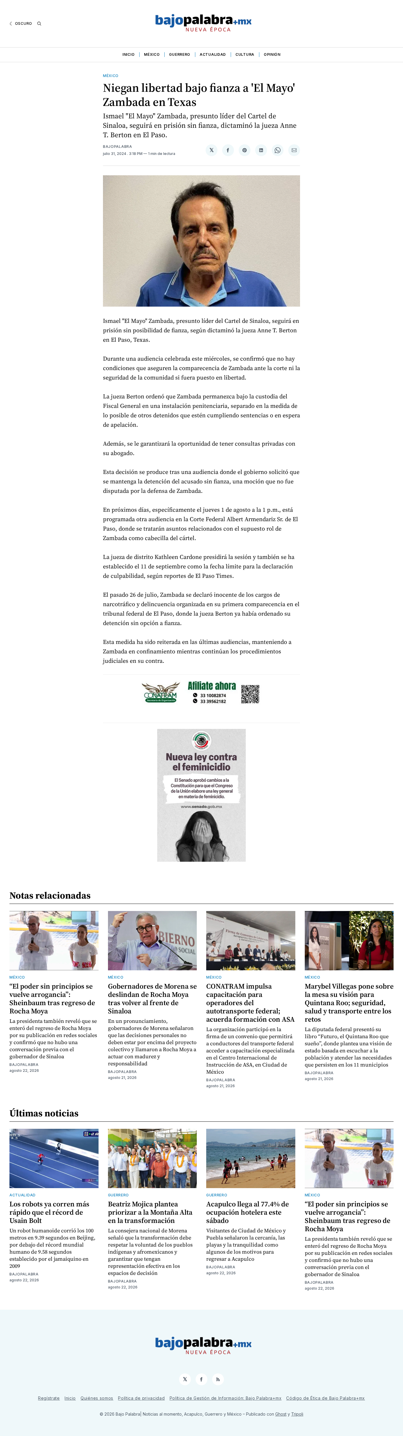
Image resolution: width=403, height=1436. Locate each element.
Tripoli (297, 1414)
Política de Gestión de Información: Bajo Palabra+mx (226, 1398)
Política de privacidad (141, 1398)
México (152, 54)
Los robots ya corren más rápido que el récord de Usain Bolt (49, 1212)
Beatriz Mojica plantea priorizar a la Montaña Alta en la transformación (150, 1212)
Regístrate (49, 1398)
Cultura (244, 54)
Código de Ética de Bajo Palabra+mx (325, 1398)
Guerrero (179, 54)
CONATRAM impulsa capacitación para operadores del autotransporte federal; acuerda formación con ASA (250, 1002)
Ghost (280, 1414)
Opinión (272, 54)
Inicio (128, 54)
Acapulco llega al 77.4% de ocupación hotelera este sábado (247, 1212)
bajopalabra (117, 146)
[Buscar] (39, 23)
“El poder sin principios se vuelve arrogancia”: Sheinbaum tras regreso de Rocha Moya (52, 998)
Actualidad (213, 54)
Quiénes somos (97, 1398)
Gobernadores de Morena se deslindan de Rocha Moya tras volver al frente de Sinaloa (152, 998)
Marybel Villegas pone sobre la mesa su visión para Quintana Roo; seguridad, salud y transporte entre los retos (349, 1002)
